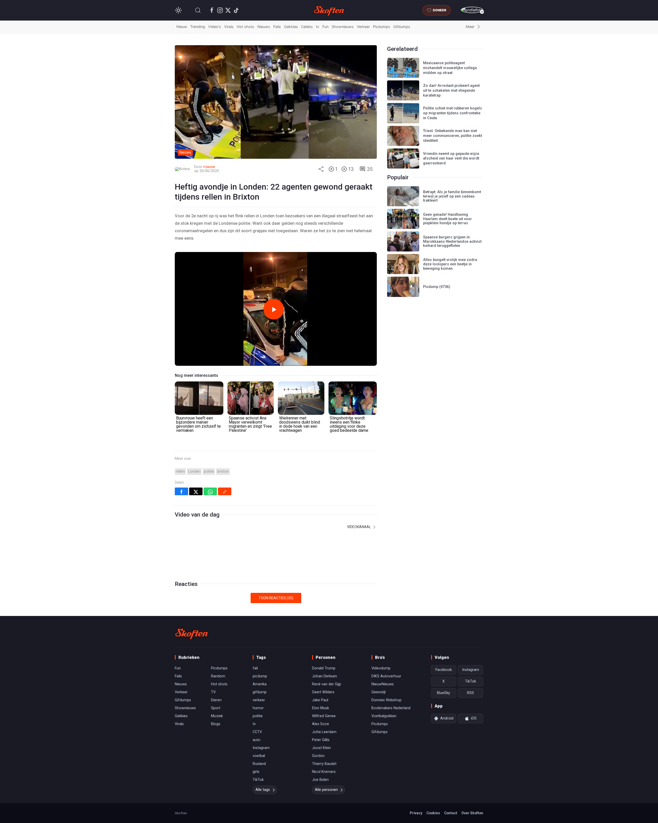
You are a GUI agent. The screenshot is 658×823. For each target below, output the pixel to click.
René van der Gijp (326, 684)
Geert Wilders (323, 692)
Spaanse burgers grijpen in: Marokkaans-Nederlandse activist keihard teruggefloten (452, 241)
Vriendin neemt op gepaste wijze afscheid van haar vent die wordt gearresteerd (451, 158)
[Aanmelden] (472, 10)
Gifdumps (401, 26)
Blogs (215, 724)
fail (255, 668)
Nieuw (181, 26)
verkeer (259, 700)
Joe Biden (320, 780)
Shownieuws (343, 26)
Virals (229, 26)
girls (256, 772)
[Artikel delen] (321, 169)
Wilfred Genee (324, 716)
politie (209, 471)
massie (209, 167)
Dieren (216, 700)
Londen (194, 471)
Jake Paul (320, 700)
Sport (215, 708)
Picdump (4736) (436, 287)
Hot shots (245, 26)
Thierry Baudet (324, 764)
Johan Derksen (324, 676)
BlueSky (443, 693)
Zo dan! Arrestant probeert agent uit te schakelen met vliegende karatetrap (451, 90)
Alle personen (326, 790)
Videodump (380, 668)
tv (317, 26)
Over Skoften (472, 813)
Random (218, 676)
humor (258, 708)
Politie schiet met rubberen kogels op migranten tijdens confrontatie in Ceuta (452, 113)
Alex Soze (320, 724)
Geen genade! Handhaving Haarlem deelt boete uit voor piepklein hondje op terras (447, 218)
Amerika (260, 684)
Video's (214, 26)
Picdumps (381, 26)
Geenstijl (378, 692)
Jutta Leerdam (324, 732)
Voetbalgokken (383, 716)
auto (256, 740)
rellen (180, 471)
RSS (470, 693)
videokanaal (359, 527)
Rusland (259, 764)
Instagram (261, 748)
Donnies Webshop (386, 700)
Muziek (217, 716)
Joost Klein (321, 748)
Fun (325, 26)
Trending (197, 26)
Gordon (318, 756)
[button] (198, 10)
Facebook (443, 670)
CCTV (257, 732)
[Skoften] (191, 633)
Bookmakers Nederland (390, 708)
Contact (450, 813)
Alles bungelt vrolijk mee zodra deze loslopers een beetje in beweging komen (450, 264)
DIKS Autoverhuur (386, 676)
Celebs (307, 26)
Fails (277, 26)
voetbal (259, 756)
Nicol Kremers (324, 772)
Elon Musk (320, 708)
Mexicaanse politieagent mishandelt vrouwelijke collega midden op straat (450, 68)
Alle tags (262, 790)
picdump (260, 676)
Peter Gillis (321, 740)
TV (213, 692)
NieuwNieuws (382, 684)
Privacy (416, 813)
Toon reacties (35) (276, 598)
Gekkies (291, 26)
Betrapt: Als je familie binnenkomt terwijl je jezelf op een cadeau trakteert (452, 196)
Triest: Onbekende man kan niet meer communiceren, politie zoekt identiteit (452, 136)
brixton (223, 471)
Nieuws (263, 26)
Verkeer (363, 26)
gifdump (260, 692)
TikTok (258, 780)
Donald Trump (323, 668)
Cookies (433, 813)
